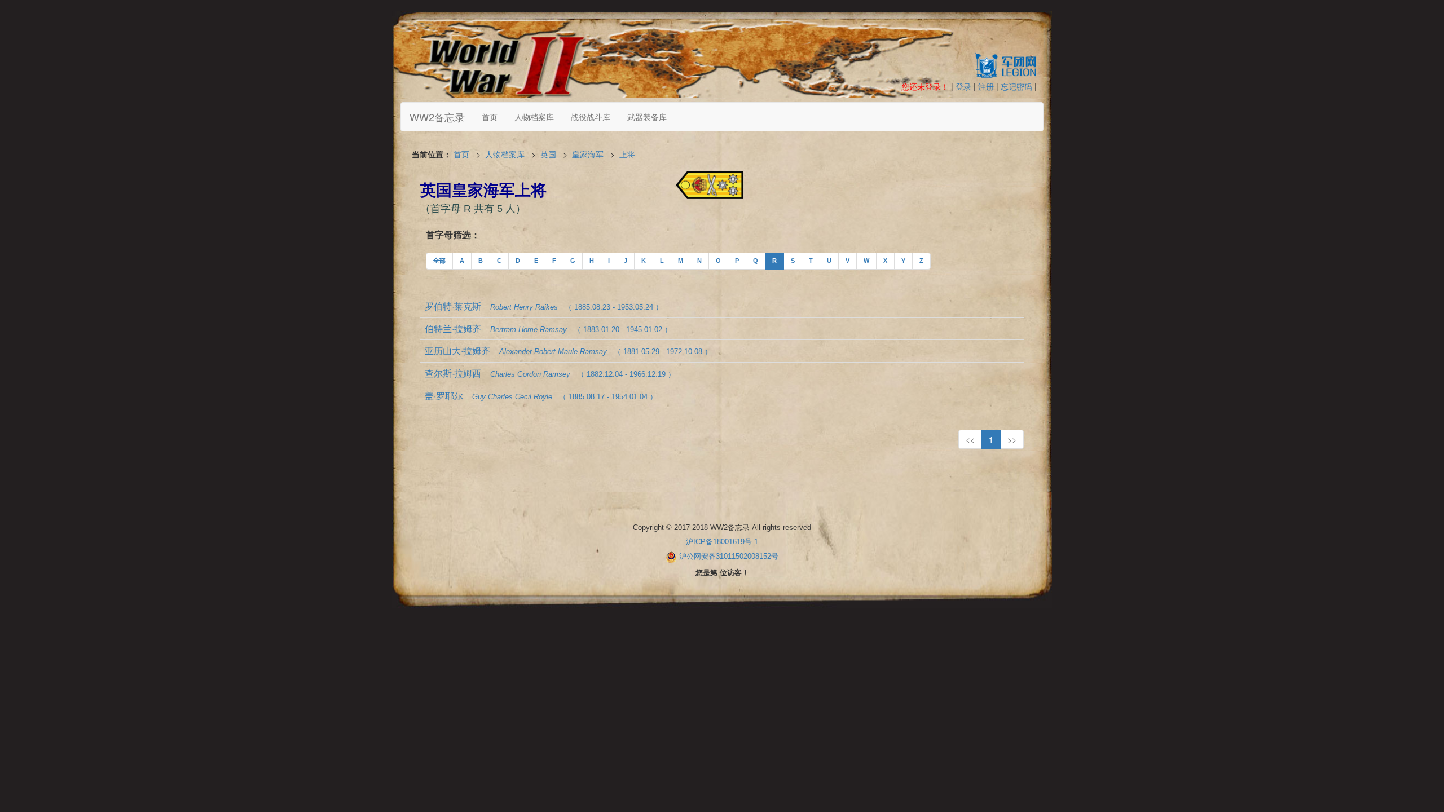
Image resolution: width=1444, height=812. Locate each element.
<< (970, 439)
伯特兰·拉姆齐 (548, 328)
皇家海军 (588, 154)
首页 (490, 116)
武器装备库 (647, 116)
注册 (986, 86)
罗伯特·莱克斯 (544, 305)
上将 (627, 154)
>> (1011, 439)
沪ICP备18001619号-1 (722, 541)
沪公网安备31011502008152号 (728, 556)
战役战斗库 (590, 116)
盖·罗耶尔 (541, 395)
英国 (548, 154)
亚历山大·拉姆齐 (568, 350)
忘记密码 (1016, 86)
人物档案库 (534, 116)
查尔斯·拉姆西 (550, 373)
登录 (963, 86)
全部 (439, 260)
